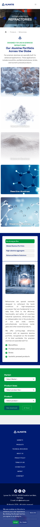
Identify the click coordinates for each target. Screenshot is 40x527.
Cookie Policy (20, 467)
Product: (8, 396)
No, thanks (23, 522)
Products (13, 32)
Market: (7, 375)
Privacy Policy (20, 458)
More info (33, 512)
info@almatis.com (22, 500)
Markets (20, 440)
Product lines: (10, 385)
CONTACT (20, 476)
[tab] (20, 241)
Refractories (23, 32)
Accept (15, 522)
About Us (20, 453)
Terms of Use (20, 462)
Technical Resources (20, 449)
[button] (35, 4)
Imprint (20, 471)
